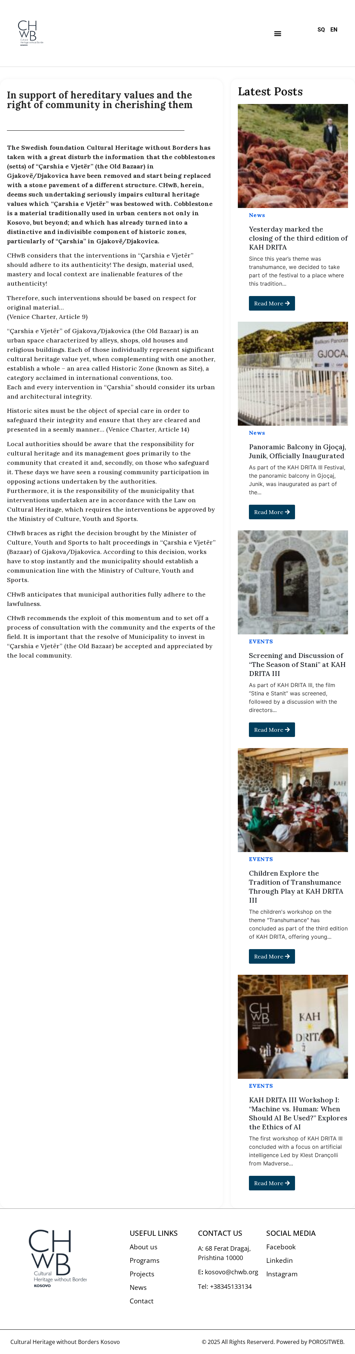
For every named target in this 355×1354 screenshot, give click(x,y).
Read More (268, 303)
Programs (144, 1260)
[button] (278, 33)
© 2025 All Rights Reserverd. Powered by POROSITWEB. (273, 1342)
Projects (142, 1273)
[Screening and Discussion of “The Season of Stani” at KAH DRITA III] (293, 582)
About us (143, 1246)
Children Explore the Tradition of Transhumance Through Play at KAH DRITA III (296, 886)
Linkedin (279, 1260)
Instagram (282, 1273)
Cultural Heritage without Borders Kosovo (65, 1342)
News (257, 214)
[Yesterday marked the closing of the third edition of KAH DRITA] (293, 156)
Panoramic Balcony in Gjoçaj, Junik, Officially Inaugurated (297, 451)
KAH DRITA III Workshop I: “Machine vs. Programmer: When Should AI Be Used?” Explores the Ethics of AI (298, 1113)
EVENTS (261, 641)
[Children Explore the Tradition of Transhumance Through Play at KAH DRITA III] (293, 800)
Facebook (281, 1246)
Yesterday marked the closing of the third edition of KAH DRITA (298, 238)
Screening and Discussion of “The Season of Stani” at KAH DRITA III (297, 664)
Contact (142, 1300)
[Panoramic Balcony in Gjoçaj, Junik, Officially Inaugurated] (293, 374)
